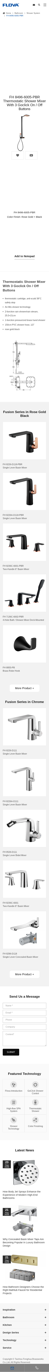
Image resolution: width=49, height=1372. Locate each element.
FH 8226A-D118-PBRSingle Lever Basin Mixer (15, 516)
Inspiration (9, 1309)
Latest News (24, 1150)
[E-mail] (12, 1368)
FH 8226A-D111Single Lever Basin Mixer (15, 803)
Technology (9, 1340)
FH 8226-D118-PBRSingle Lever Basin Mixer (15, 466)
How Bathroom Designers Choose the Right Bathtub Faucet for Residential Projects (23, 1290)
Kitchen (7, 1325)
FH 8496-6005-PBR (14, 16)
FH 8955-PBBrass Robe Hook (11, 669)
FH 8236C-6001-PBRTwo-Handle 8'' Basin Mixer (16, 567)
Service (7, 1347)
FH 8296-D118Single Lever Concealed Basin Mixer (20, 955)
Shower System (33, 13)
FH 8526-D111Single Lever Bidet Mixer (14, 853)
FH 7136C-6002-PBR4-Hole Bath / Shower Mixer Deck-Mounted (23, 618)
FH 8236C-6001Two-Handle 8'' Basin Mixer (16, 904)
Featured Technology (24, 1074)
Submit (11, 1052)
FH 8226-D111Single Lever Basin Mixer (15, 752)
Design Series (11, 1332)
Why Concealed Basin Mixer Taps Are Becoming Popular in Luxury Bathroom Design (24, 1242)
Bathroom (19, 13)
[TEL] (37, 1368)
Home (8, 13)
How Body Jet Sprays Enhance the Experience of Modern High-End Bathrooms (22, 1195)
